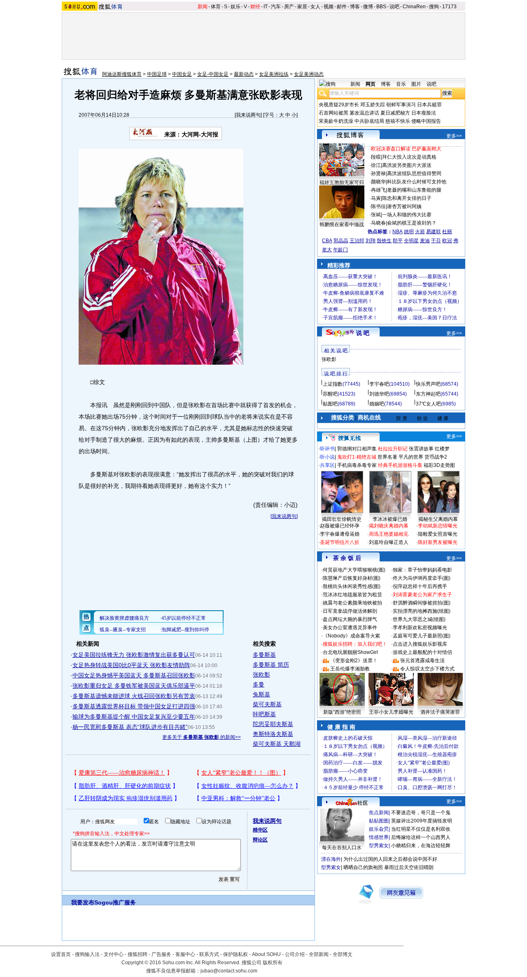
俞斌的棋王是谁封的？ (411, 223)
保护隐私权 (235, 954)
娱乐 (235, 6)
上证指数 (333, 384)
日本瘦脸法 (423, 113)
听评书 (327, 449)
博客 (355, 6)
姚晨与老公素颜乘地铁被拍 (352, 603)
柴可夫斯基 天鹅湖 (277, 743)
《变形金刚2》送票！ (354, 660)
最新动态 (244, 74)
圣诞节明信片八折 (339, 542)
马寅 (376, 198)
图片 (416, 84)
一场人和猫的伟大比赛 (406, 215)
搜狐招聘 (137, 954)
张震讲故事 (421, 449)
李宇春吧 (379, 384)
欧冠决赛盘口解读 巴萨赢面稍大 (406, 149)
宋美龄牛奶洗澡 (336, 121)
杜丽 (447, 231)
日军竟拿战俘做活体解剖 (350, 611)
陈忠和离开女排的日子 (406, 198)
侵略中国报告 (426, 121)
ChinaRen (414, 6)
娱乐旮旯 (379, 829)
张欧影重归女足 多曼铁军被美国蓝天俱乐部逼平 (133, 685)
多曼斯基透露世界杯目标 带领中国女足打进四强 (133, 706)
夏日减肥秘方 (395, 113)
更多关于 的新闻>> (201, 737)
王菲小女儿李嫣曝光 (391, 712)
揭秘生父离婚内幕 (438, 519)
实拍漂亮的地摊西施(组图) (421, 611)
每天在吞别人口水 (341, 847)
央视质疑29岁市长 (339, 105)
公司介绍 (295, 954)
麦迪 (425, 241)
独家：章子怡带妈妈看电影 (422, 570)
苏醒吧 (330, 394)
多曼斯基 (264, 654)
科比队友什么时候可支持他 (416, 182)
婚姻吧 (376, 404)
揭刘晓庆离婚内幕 (388, 526)
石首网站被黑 (333, 113)
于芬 (436, 241)
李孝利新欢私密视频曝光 (420, 627)
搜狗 (434, 6)
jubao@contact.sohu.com (229, 971)
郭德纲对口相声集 (357, 449)
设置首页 (61, 954)
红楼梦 (442, 449)
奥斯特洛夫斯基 (273, 734)
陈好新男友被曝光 (437, 542)
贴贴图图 (379, 821)
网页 (370, 84)
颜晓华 (378, 182)
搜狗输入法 (87, 954)
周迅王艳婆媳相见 (388, 534)
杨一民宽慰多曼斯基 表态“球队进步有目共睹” (130, 727)
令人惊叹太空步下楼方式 (427, 669)
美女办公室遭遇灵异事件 (350, 627)
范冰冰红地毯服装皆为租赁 (352, 594)
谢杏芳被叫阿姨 (404, 206)
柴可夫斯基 (267, 704)
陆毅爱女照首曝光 (437, 534)
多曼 (258, 684)
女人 (315, 6)
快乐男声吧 (428, 384)
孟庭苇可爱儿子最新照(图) (421, 636)
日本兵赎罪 (429, 105)
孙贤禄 (378, 173)
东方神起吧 (428, 394)
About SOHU (266, 954)
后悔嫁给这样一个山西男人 (420, 837)
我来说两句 (248, 115)
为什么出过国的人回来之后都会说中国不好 (390, 859)
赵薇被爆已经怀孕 (339, 526)
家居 (302, 6)
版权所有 (272, 962)
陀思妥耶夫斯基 (273, 724)
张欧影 (261, 674)
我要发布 (82, 902)
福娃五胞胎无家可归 (341, 182)
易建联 (433, 231)
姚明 (409, 231)
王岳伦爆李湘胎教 (350, 669)
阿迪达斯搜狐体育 (122, 74)
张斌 (376, 215)
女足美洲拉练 (274, 74)
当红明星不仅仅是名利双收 (420, 829)
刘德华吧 (379, 394)
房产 (289, 6)
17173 (449, 6)
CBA (327, 241)
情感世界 (379, 837)
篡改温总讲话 (364, 113)
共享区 (327, 465)
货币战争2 (435, 457)
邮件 (342, 6)
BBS (381, 6)
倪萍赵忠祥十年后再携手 (420, 586)
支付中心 (114, 954)
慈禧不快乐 (397, 121)
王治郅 (357, 241)
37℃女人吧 (428, 404)
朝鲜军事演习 (401, 105)
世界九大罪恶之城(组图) (419, 619)
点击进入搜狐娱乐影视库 (420, 644)
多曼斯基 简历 (271, 664)
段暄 (376, 157)
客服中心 (185, 954)
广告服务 (161, 954)
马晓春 (378, 223)
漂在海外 (331, 859)
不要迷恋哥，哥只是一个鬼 (420, 812)
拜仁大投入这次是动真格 (409, 157)
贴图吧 (330, 404)
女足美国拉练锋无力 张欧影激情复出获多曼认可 (133, 654)
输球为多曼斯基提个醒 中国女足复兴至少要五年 (133, 716)
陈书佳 (378, 206)
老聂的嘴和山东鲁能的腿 (414, 190)
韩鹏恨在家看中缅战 (341, 224)
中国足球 (157, 74)
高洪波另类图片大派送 (406, 165)
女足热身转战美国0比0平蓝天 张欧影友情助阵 (131, 665)
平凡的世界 (411, 457)
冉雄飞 (378, 190)
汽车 (276, 6)
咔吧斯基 (264, 714)
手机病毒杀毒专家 (357, 465)
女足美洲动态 (309, 74)
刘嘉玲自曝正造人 (388, 542)
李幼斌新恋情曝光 (437, 526)
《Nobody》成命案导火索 (351, 636)
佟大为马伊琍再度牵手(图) (421, 578)
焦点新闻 (379, 812)
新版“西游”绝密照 (342, 712)
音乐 (401, 84)
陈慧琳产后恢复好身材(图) (351, 578)
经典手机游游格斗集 (400, 465)
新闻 (203, 6)
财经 (255, 6)
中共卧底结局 (369, 121)
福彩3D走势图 (439, 465)
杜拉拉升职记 (393, 449)
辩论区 (260, 840)
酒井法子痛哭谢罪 (440, 712)
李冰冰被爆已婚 (390, 519)
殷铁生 (384, 241)
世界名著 (387, 457)
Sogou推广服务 (115, 902)
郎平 (398, 241)
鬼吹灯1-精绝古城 (356, 457)
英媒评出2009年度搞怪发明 (421, 821)
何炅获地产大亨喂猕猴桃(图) (354, 570)
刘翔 (370, 241)
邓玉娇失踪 (372, 105)
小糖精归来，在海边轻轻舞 (420, 845)
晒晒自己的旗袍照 (363, 867)
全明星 (411, 241)
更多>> (454, 136)
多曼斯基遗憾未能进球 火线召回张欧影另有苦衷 (133, 696)
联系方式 (209, 954)
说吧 (394, 6)
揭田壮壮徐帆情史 (341, 519)
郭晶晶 (340, 241)
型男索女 (379, 845)
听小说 (327, 457)
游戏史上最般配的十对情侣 (422, 652)
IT (266, 6)
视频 (328, 6)
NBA (397, 231)
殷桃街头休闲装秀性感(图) (351, 586)
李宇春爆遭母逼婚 (339, 534)
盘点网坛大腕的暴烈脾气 (350, 619)
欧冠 (447, 241)
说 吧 (362, 333)
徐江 (376, 165)
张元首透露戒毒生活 (422, 660)
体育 (216, 6)
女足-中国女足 (213, 74)
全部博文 (342, 954)
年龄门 (340, 250)
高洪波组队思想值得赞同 (414, 173)
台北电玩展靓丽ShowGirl (350, 652)
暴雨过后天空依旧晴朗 (409, 867)
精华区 (260, 830)
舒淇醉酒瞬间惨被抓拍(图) (421, 603)
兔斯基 (261, 694)
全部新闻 (319, 954)
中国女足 (182, 74)
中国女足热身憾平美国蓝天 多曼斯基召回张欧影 (133, 675)
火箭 (420, 231)
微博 (368, 6)
